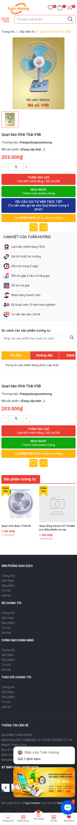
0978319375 (27, 218)
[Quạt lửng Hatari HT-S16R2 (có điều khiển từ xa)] (57, 504)
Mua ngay (38, 191)
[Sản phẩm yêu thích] (50, 8)
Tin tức (6, 590)
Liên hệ (6, 595)
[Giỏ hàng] (59, 8)
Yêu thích (69, 820)
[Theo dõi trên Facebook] (5, 788)
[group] (38, 73)
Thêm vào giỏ (38, 179)
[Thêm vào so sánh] (43, 227)
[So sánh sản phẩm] (69, 8)
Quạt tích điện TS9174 (16, 525)
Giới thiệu (7, 580)
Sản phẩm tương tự (19, 479)
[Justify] (70, 19)
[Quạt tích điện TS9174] (19, 504)
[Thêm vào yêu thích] (33, 227)
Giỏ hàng (38, 818)
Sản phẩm (8, 585)
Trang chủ (8, 575)
